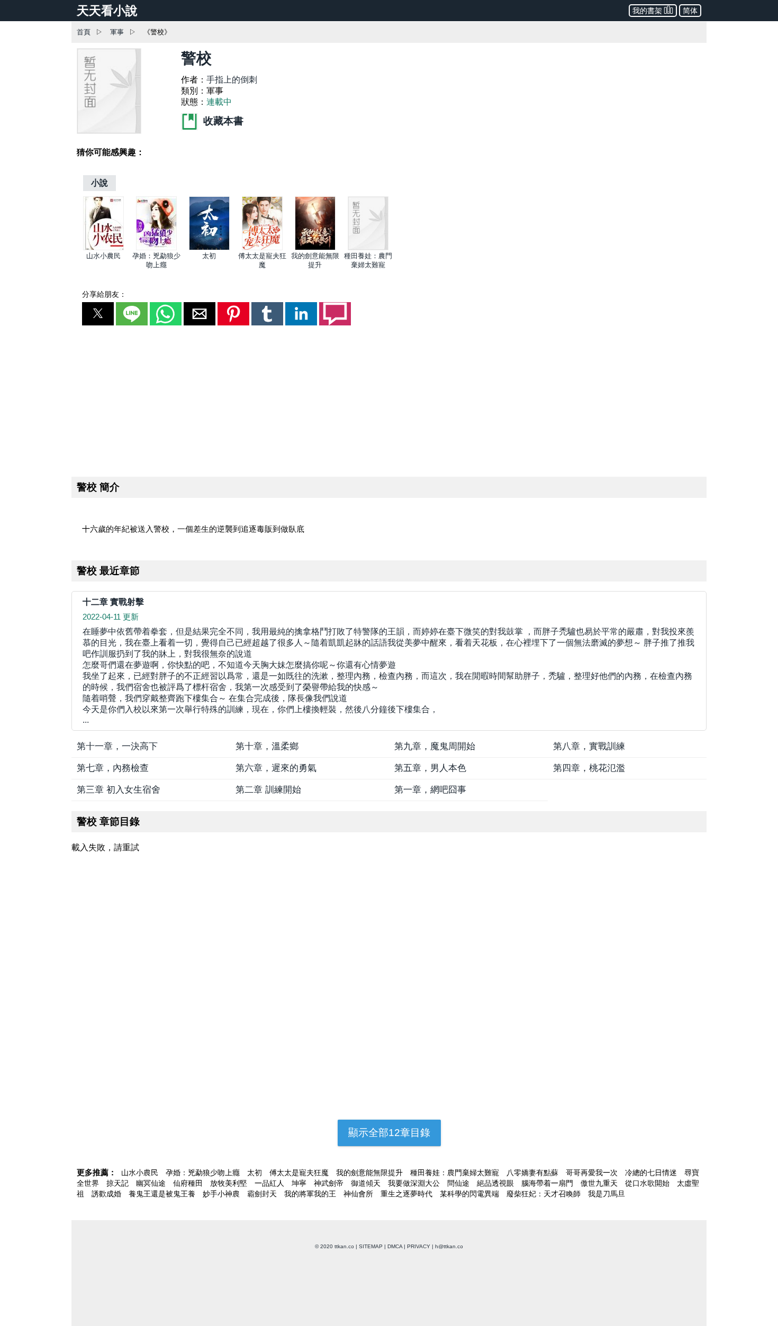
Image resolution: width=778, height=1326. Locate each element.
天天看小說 (107, 10)
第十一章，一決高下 (117, 746)
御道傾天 (367, 1183)
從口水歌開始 (648, 1183)
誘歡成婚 (107, 1193)
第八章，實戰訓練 (589, 746)
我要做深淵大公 (415, 1183)
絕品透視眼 (496, 1183)
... (388, 675)
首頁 (84, 32)
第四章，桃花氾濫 (589, 768)
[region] (389, 399)
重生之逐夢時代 (408, 1193)
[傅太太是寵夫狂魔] (262, 248)
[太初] (209, 248)
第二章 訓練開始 (268, 790)
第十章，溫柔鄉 (267, 746)
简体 (690, 10)
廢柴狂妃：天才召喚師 (544, 1193)
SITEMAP (371, 1246)
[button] (98, 313)
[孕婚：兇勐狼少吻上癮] (156, 248)
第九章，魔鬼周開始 (434, 746)
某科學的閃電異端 (470, 1193)
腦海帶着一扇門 (548, 1183)
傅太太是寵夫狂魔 (300, 1172)
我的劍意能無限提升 (370, 1172)
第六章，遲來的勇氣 (276, 768)
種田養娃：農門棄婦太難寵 (455, 1172)
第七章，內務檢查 (113, 768)
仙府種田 (189, 1183)
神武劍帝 (330, 1183)
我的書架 (647, 10)
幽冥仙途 (152, 1183)
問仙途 (459, 1183)
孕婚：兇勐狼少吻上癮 (204, 1172)
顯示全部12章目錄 (389, 1132)
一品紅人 (270, 1183)
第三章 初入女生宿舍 (118, 790)
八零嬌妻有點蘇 (533, 1172)
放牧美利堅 (229, 1183)
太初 (209, 256)
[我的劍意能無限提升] (315, 248)
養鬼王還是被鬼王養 (163, 1193)
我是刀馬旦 (606, 1193)
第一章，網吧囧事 (430, 790)
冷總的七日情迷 (652, 1172)
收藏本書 (222, 120)
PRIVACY (418, 1246)
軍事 (117, 32)
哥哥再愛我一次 (593, 1172)
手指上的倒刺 (231, 79)
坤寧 (300, 1183)
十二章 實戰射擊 (113, 601)
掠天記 (118, 1183)
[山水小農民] (103, 248)
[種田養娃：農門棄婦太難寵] (368, 248)
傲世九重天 (600, 1183)
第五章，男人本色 (430, 768)
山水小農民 (103, 256)
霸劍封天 (263, 1193)
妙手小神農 (222, 1193)
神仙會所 (359, 1193)
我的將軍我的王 (311, 1193)
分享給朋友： (104, 294)
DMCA (394, 1246)
